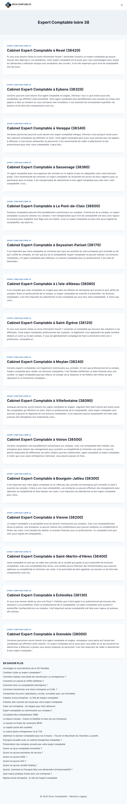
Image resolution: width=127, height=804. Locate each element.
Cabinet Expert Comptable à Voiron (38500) (44, 439)
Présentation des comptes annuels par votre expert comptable (34, 744)
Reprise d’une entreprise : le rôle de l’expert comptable (30, 778)
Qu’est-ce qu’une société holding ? (20, 765)
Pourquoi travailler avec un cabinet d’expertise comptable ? (32, 740)
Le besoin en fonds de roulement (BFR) (22, 723)
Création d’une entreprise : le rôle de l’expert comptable (30, 698)
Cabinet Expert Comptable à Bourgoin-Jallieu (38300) (53, 478)
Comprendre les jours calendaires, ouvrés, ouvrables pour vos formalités (39, 693)
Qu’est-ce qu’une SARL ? (15, 757)
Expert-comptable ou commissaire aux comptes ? (27, 710)
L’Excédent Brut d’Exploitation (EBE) (20, 714)
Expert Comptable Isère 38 (19, 46)
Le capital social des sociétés (17, 727)
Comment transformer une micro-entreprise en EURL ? (30, 689)
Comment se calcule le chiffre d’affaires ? (23, 681)
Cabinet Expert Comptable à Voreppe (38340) (46, 128)
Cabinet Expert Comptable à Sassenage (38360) (48, 167)
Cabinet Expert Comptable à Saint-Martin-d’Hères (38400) (57, 556)
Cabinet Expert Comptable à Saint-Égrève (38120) (49, 323)
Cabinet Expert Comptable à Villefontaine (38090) (50, 401)
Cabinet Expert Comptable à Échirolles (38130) (47, 595)
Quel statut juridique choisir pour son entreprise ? (27, 773)
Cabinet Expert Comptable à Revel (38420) (43, 50)
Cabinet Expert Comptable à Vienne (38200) (45, 517)
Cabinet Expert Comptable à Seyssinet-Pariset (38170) (54, 245)
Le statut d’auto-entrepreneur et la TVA (22, 731)
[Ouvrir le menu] (121, 5)
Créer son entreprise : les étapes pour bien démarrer (29, 706)
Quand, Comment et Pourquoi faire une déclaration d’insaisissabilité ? (37, 769)
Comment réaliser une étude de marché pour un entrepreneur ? (34, 676)
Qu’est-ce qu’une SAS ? (14, 761)
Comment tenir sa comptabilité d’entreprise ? (25, 685)
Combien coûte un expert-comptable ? (22, 672)
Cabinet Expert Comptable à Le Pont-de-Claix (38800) (53, 206)
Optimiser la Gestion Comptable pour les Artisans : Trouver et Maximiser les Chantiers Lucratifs (50, 736)
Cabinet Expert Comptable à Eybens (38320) (45, 89)
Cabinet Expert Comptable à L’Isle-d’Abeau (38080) (51, 284)
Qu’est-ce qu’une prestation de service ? (23, 752)
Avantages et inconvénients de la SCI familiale (26, 668)
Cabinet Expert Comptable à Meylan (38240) (45, 362)
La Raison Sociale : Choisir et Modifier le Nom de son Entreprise (34, 719)
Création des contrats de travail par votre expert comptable (32, 702)
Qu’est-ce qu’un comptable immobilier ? (22, 748)
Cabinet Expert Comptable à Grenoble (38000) (47, 634)
